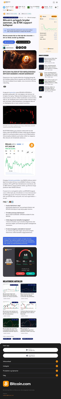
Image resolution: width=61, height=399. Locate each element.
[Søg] (54, 2)
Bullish (30, 273)
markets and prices (27, 338)
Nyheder (21, 17)
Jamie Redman (9, 47)
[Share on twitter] (20, 47)
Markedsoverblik (25, 17)
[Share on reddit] (22, 47)
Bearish (20, 273)
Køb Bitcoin (54, 16)
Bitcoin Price (16, 338)
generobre (13, 92)
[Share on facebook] (17, 47)
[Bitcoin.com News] (7, 2)
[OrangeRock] (10, 10)
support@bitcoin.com (8, 395)
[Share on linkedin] (25, 47)
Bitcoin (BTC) (7, 338)
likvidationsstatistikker (14, 180)
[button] (29, 42)
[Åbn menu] (57, 2)
